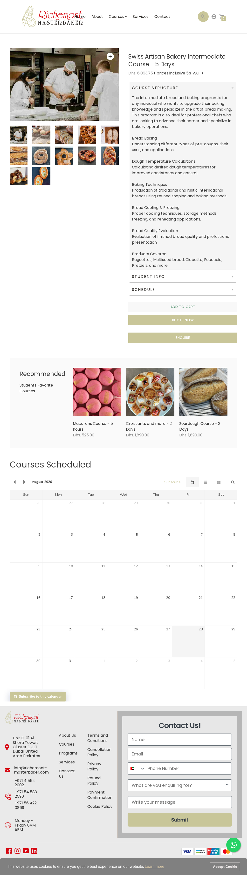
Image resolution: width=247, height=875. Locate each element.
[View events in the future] (24, 482)
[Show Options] (227, 785)
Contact (162, 16)
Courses (66, 744)
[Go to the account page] (214, 17)
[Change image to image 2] (41, 135)
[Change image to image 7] (41, 156)
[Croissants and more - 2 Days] (150, 392)
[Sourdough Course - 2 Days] (203, 392)
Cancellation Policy (99, 752)
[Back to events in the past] (14, 482)
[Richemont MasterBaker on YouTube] (26, 850)
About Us (67, 735)
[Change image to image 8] (64, 156)
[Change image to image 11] (18, 176)
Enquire (183, 337)
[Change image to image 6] (18, 156)
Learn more (154, 866)
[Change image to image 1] (18, 135)
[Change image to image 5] (110, 135)
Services (141, 16)
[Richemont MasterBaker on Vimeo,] (34, 852)
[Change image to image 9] (87, 156)
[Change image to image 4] (87, 135)
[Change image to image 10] (110, 156)
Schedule (143, 289)
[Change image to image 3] (64, 135)
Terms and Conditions (97, 738)
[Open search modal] (203, 17)
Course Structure (156, 88)
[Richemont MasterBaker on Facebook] (9, 850)
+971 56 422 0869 (26, 805)
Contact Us (67, 773)
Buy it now (183, 320)
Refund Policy (94, 780)
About (97, 16)
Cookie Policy (99, 806)
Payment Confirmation (99, 794)
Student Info (148, 276)
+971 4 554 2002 (25, 783)
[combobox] (136, 768)
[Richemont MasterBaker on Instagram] (17, 850)
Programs (68, 753)
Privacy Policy (94, 766)
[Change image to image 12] (41, 176)
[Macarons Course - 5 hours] (97, 392)
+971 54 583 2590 (26, 794)
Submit (179, 819)
